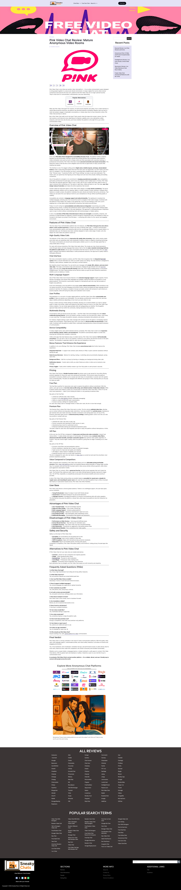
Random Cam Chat (90, 819)
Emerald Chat (56, 558)
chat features (64, 398)
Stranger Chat (71, 835)
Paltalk (53, 798)
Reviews (51, 37)
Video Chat (71, 845)
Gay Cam (70, 842)
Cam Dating (121, 821)
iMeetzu (70, 777)
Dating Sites (57, 696)
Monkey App (121, 777)
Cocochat (70, 766)
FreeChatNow (88, 785)
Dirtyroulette (88, 779)
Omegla (120, 779)
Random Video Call (56, 823)
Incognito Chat (105, 844)
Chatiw (86, 768)
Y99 (69, 801)
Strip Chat (87, 801)
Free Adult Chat (55, 838)
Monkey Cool (88, 796)
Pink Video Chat (105, 790)
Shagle (119, 771)
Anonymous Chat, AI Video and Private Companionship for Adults (122, 54)
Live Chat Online (55, 848)
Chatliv (70, 760)
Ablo (69, 755)
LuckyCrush (104, 782)
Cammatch (104, 755)
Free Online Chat (122, 835)
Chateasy (87, 766)
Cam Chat (104, 826)
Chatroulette (54, 782)
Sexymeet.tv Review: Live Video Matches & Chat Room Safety (121, 68)
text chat (103, 259)
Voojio (69, 796)
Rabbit (103, 793)
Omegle (53, 760)
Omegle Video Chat (56, 833)
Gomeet (120, 768)
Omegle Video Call (123, 819)
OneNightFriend (105, 785)
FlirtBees (120, 763)
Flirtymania (71, 774)
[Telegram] (22, 878)
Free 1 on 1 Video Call (106, 846)
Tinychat (70, 790)
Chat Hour (87, 763)
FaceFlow (53, 787)
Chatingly (120, 760)
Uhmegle (120, 790)
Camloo (87, 757)
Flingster (87, 782)
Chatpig (53, 779)
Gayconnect (88, 787)
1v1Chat (70, 768)
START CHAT (91, 27)
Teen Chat (54, 841)
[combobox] (120, 38)
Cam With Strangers (123, 824)
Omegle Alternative (90, 840)
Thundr (120, 787)
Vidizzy (120, 793)
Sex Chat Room (105, 841)
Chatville (87, 777)
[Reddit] (25, 878)
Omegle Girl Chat (105, 823)
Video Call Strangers (90, 830)
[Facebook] (17, 878)
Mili (69, 782)
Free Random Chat (56, 830)
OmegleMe (121, 796)
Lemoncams (104, 779)
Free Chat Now (122, 830)
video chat (79, 455)
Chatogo (53, 777)
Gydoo (86, 790)
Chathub (53, 774)
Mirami (120, 774)
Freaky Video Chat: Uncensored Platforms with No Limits (122, 74)
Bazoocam (54, 763)
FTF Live (103, 768)
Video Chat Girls (122, 843)
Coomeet (54, 757)
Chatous (87, 771)
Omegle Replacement (90, 846)
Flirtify (119, 766)
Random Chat (88, 843)
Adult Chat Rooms (106, 838)
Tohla (69, 793)
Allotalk (53, 793)
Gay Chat (53, 836)
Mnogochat (54, 790)
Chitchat (103, 763)
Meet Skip (70, 779)
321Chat (120, 801)
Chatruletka (71, 763)
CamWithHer (54, 766)
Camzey (103, 757)
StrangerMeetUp (55, 801)
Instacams (54, 755)
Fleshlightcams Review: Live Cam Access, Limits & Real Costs (122, 61)
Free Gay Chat (88, 837)
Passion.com (104, 787)
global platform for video (71, 633)
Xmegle (103, 798)
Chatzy (53, 785)
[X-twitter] (20, 878)
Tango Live (121, 785)
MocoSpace (71, 785)
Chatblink (53, 771)
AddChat (103, 801)
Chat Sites (76, 3)
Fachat (103, 766)
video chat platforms (64, 464)
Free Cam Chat (86, 3)
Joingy (103, 777)
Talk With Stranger (73, 787)
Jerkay (103, 774)
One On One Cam (122, 827)
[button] (51, 85)
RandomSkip (121, 782)
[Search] (178, 861)
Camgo (87, 755)
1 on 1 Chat (54, 851)
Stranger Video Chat (106, 829)
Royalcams (54, 804)
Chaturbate (104, 760)
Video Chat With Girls (73, 819)
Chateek (120, 757)
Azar (119, 755)
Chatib (70, 757)
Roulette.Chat (105, 796)
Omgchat (87, 798)
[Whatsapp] (28, 878)
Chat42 (53, 768)
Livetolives (87, 793)
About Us (93, 3)
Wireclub (70, 798)
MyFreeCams (121, 798)
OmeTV (53, 796)
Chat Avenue (88, 760)
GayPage (103, 771)
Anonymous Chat (122, 838)
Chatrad (87, 774)
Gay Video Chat (105, 836)
